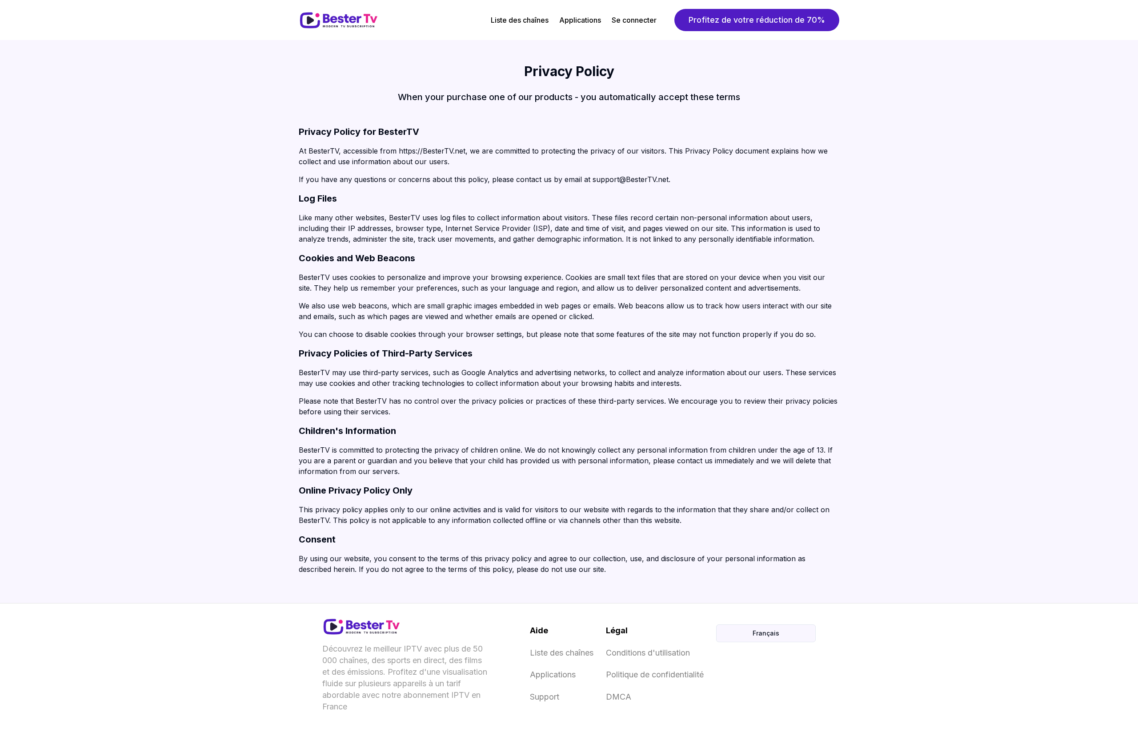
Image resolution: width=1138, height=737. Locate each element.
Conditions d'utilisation (648, 652)
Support (544, 696)
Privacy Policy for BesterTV (359, 131)
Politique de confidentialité (655, 674)
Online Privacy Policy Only (356, 490)
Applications (580, 20)
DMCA (618, 696)
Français (766, 633)
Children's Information (347, 430)
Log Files (318, 198)
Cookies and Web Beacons (357, 258)
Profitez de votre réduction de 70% (757, 19)
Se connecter (634, 20)
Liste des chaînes (520, 20)
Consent (317, 539)
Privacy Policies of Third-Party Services (386, 353)
